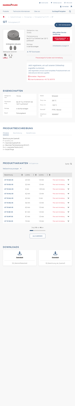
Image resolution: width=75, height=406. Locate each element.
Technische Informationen (21, 11)
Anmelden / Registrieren (37, 76)
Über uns (37, 11)
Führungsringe (28, 17)
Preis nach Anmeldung (58, 180)
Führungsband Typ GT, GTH (42, 17)
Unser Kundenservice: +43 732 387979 (42, 79)
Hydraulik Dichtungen (15, 17)
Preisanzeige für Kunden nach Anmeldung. (49, 58)
